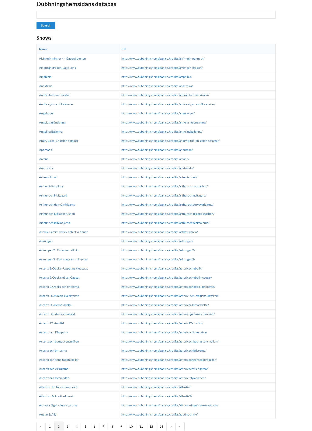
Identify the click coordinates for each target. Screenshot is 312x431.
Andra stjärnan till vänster (56, 104)
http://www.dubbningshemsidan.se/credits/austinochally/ (159, 414)
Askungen (46, 241)
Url (123, 49)
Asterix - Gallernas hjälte (55, 305)
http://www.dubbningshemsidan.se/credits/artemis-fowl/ (159, 177)
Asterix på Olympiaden (54, 378)
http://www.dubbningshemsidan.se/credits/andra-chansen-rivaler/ (165, 95)
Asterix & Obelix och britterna (59, 286)
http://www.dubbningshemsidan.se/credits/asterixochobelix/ (161, 268)
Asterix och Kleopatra (53, 332)
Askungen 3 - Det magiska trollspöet (63, 259)
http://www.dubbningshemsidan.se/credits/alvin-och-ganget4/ (163, 58)
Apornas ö (46, 150)
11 (141, 426)
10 (131, 426)
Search (46, 25)
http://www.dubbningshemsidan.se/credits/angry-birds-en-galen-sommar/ (170, 140)
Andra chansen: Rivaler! (54, 95)
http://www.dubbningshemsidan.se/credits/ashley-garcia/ (159, 232)
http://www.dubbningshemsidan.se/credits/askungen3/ (158, 259)
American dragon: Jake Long (57, 67)
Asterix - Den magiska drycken (59, 296)
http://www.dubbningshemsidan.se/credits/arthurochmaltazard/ (163, 195)
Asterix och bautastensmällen (59, 341)
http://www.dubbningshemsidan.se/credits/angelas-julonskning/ (164, 122)
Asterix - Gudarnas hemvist (57, 314)
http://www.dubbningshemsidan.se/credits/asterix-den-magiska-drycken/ (170, 296)
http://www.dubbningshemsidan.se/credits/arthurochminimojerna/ (165, 223)
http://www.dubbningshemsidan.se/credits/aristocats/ (157, 168)
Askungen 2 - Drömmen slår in (59, 250)
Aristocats (46, 168)
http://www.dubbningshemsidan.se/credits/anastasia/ (157, 86)
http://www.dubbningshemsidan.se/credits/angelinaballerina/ (161, 131)
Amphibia (45, 77)
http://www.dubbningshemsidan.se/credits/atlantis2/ (156, 396)
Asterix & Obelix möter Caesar (59, 277)
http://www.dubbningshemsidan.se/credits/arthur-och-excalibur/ (164, 186)
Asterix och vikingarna (53, 369)
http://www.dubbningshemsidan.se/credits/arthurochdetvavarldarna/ (167, 204)
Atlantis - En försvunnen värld (58, 387)
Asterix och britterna (53, 350)
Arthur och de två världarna (57, 204)
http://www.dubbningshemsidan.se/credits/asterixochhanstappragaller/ (169, 359)
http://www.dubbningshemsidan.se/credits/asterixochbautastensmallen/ (169, 341)
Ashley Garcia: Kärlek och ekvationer (63, 232)
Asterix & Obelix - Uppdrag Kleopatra (64, 268)
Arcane (44, 159)
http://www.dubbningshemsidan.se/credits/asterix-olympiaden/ (163, 378)
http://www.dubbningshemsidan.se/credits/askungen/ (157, 241)
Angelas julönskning (52, 122)
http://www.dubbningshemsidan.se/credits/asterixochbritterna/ (163, 350)
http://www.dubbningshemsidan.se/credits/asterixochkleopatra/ (164, 332)
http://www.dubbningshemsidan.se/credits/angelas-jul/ (158, 113)
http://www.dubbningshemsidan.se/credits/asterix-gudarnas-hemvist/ (168, 314)
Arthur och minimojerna (54, 223)
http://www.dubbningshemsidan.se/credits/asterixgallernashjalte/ (165, 305)
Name (43, 49)
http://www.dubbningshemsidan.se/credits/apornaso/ (157, 150)
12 (151, 426)
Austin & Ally (47, 414)
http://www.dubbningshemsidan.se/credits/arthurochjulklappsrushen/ (167, 213)
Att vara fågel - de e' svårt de (58, 405)
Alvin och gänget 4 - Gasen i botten (62, 58)
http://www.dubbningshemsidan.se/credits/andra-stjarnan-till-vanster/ (168, 104)
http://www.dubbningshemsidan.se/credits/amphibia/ (156, 77)
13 (161, 426)
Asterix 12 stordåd (51, 323)
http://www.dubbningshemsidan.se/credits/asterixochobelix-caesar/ (166, 277)
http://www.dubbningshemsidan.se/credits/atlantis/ (155, 387)
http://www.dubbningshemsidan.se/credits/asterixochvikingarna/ (164, 369)
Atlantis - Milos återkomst (56, 396)
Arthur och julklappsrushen (57, 213)
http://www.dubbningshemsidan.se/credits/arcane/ (155, 159)
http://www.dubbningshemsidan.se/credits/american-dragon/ (162, 67)
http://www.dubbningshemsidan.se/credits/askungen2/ (158, 250)
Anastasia (45, 86)
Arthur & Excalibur (51, 186)
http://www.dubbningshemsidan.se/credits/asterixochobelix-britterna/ (168, 286)
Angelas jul (46, 113)
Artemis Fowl (47, 177)
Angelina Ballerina (51, 131)
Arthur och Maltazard (53, 195)
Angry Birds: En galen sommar (58, 140)
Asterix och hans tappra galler (59, 359)
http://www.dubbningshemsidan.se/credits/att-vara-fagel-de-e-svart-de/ (169, 405)
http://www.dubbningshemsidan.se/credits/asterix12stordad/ (162, 323)
